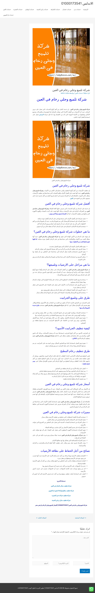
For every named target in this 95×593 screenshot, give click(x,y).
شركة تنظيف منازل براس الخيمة (61, 500)
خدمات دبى (77, 9)
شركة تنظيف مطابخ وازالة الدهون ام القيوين (61, 491)
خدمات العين (7, 9)
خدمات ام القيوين (8, 15)
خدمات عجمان (67, 9)
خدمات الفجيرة (17, 9)
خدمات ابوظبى (29, 9)
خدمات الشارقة (55, 9)
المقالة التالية (41, 518)
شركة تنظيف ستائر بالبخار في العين (61, 486)
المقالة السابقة (80, 518)
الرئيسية (85, 9)
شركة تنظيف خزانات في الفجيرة (61, 495)
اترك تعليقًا (87, 93)
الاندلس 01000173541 (77, 3)
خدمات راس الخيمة (42, 9)
